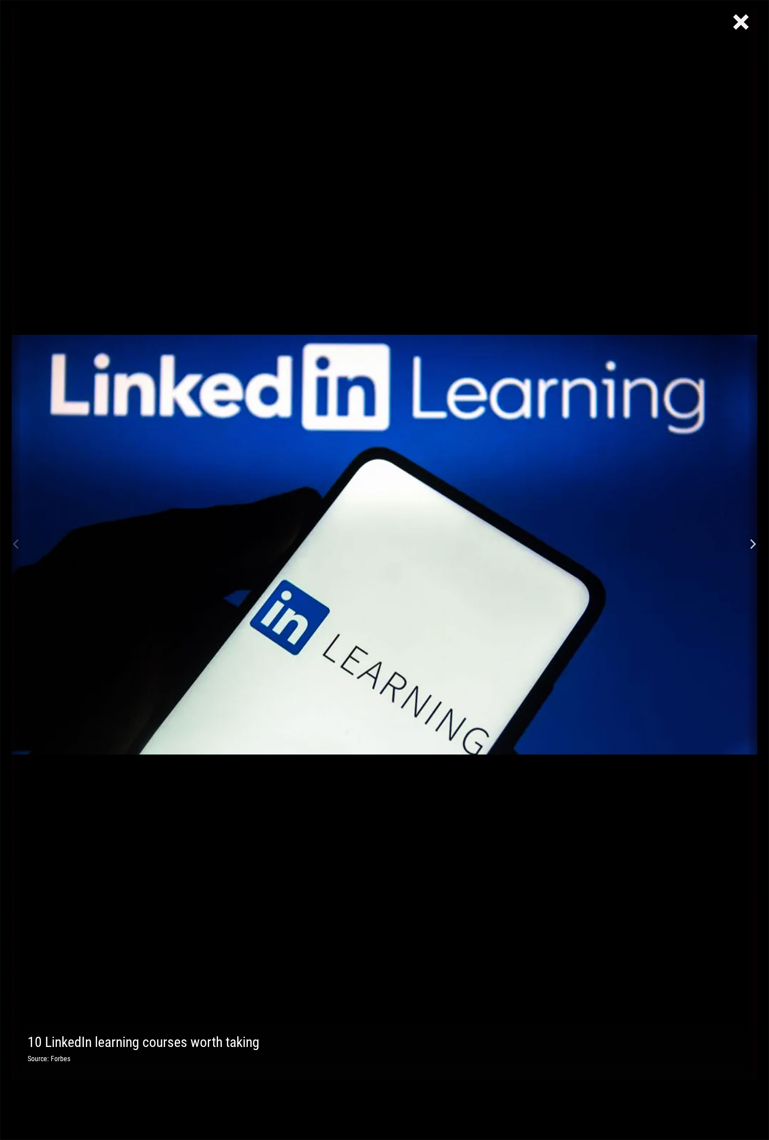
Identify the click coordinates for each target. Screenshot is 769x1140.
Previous (16, 544)
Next (753, 544)
